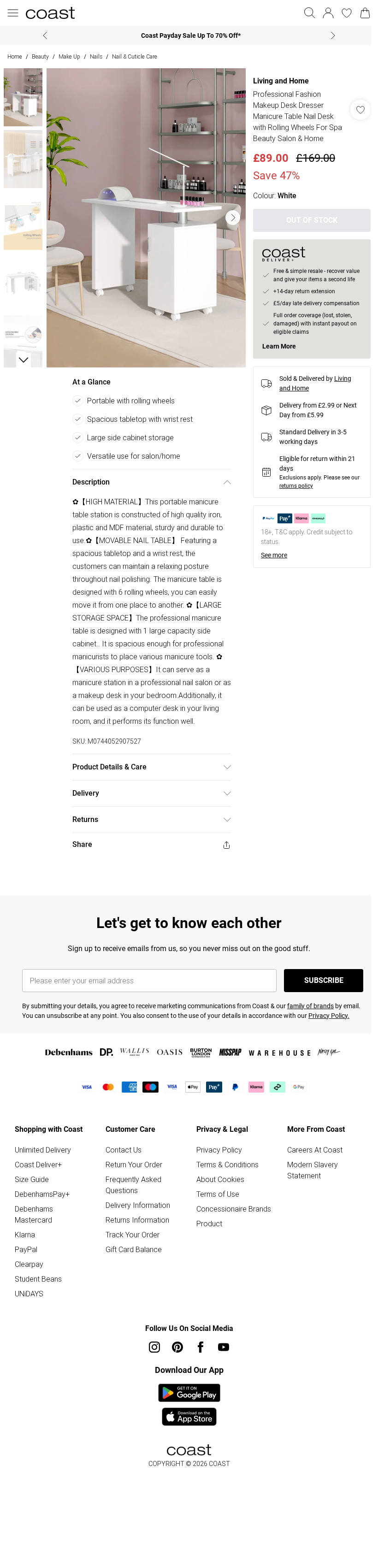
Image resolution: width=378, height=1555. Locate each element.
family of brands (310, 1006)
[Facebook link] (200, 1347)
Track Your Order (132, 1234)
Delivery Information (138, 1205)
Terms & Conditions (227, 1164)
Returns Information (137, 1219)
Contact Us (124, 1149)
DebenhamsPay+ (42, 1194)
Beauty (40, 56)
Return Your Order (134, 1164)
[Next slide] (333, 35)
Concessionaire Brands (233, 1208)
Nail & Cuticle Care (134, 56)
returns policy (296, 486)
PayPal (26, 1249)
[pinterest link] (177, 1347)
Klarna (25, 1234)
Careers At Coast (315, 1149)
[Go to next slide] (232, 217)
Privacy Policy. (328, 1015)
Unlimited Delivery (43, 1149)
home (14, 56)
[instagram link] (154, 1347)
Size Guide (32, 1179)
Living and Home (281, 81)
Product (209, 1223)
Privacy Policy (219, 1149)
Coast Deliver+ (38, 1164)
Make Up (69, 56)
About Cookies (220, 1179)
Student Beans (38, 1278)
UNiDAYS (29, 1293)
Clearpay (29, 1264)
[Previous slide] (45, 35)
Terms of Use (217, 1194)
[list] (146, 217)
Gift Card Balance (134, 1249)
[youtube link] (223, 1347)
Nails (96, 56)
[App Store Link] (189, 1405)
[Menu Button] (12, 12)
